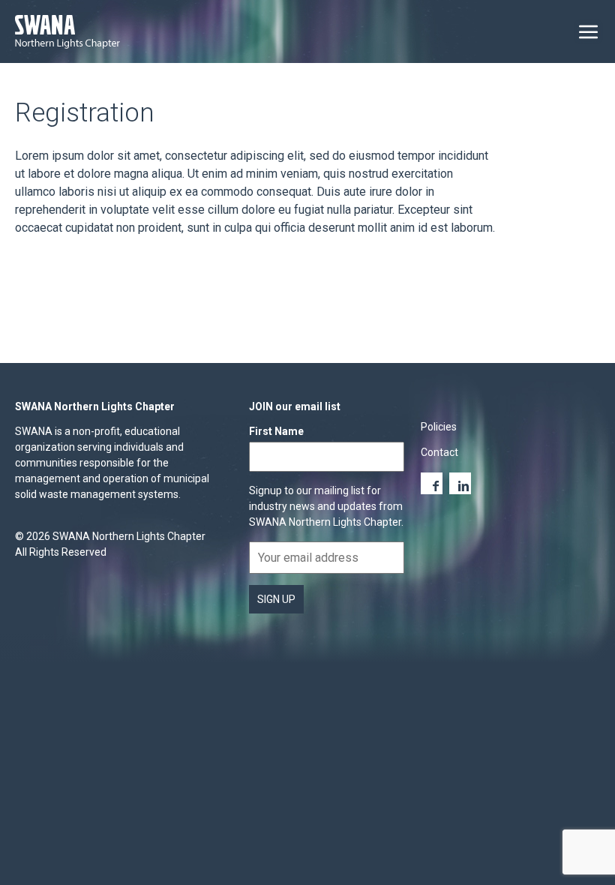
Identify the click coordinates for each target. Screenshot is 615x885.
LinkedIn (460, 483)
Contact (439, 452)
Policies (439, 427)
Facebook (431, 483)
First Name (276, 431)
